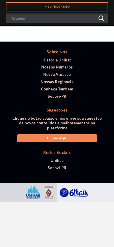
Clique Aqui (57, 138)
